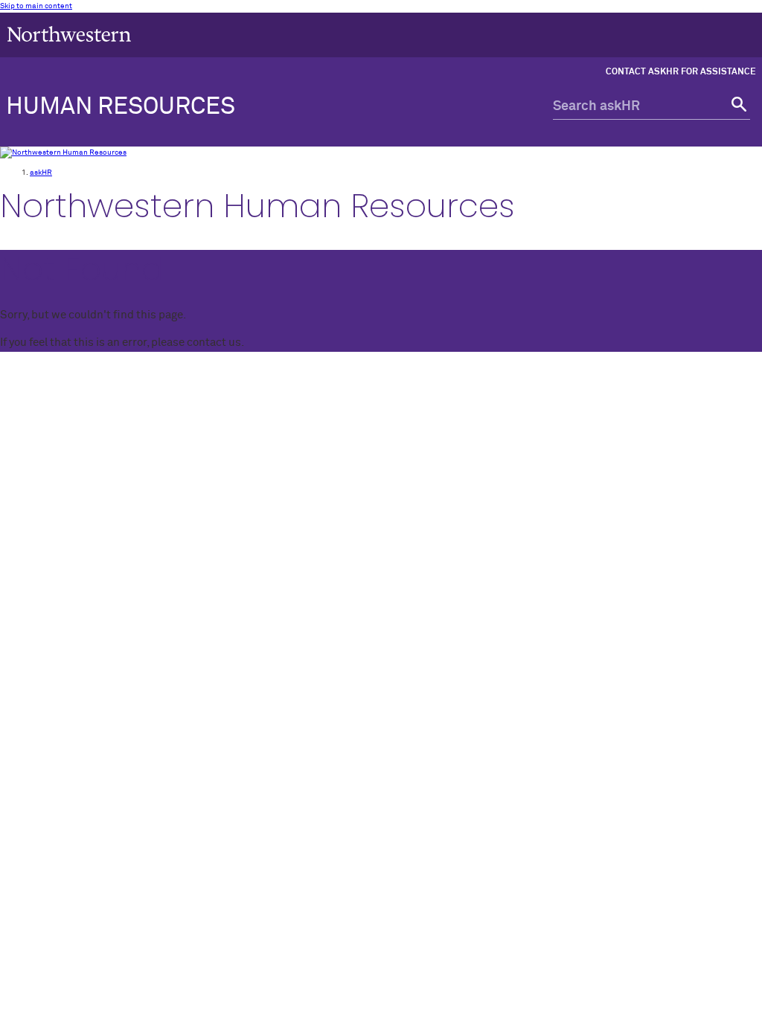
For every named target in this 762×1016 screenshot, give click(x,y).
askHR (41, 172)
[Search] (737, 107)
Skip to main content (36, 6)
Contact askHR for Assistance (681, 72)
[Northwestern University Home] (69, 34)
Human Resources (120, 107)
